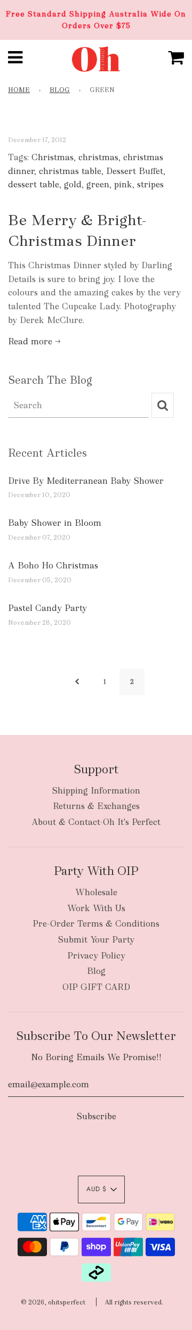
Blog (60, 90)
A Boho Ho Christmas (53, 565)
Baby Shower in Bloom (54, 522)
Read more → (34, 341)
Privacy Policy (96, 955)
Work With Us (96, 908)
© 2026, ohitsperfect (53, 1302)
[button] (101, 1189)
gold (73, 184)
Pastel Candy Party (47, 608)
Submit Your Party (96, 939)
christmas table (70, 171)
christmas (98, 157)
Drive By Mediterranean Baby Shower (86, 480)
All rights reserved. (134, 1302)
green (97, 184)
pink (123, 184)
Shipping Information (96, 790)
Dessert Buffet (134, 171)
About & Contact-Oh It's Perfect (96, 822)
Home (19, 90)
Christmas (52, 157)
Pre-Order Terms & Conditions (96, 923)
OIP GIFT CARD (96, 987)
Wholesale (96, 892)
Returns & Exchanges (96, 806)
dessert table (33, 184)
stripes (150, 184)
